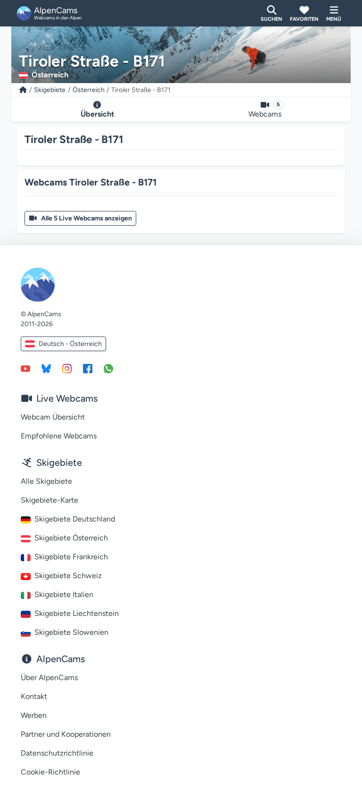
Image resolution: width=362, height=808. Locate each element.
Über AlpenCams (49, 677)
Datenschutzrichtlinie (57, 753)
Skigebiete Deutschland (74, 518)
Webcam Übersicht (53, 416)
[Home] (23, 90)
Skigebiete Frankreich (71, 556)
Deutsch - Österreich (70, 344)
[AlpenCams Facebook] (87, 368)
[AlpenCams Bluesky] (46, 368)
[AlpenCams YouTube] (25, 368)
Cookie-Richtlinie (50, 771)
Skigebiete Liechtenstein (76, 613)
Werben (34, 715)
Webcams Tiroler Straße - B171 (90, 182)
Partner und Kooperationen (66, 734)
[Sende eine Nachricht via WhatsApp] (108, 368)
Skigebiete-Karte (49, 500)
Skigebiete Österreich (71, 537)
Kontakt (34, 696)
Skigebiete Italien (63, 594)
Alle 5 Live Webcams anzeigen (86, 218)
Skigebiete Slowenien (71, 632)
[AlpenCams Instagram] (67, 368)
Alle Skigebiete (46, 481)
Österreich (89, 90)
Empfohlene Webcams (59, 435)
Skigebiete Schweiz (68, 575)
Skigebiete (50, 90)
